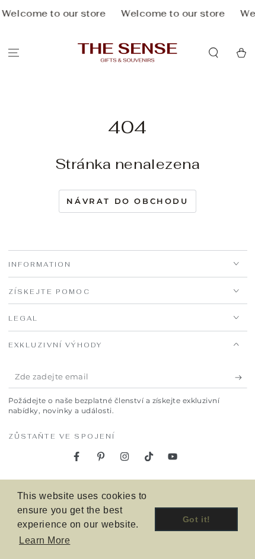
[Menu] (14, 52)
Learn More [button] (44, 540)
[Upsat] (241, 377)
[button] (213, 52)
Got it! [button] (197, 519)
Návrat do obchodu (127, 201)
